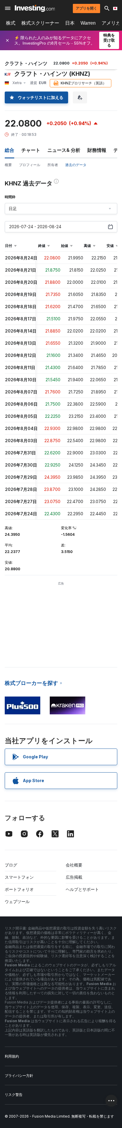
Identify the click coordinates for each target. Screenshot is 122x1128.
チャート (30, 150)
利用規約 (12, 1056)
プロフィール (29, 165)
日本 (70, 23)
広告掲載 (74, 877)
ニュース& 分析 (63, 150)
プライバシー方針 (19, 1075)
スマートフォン (19, 877)
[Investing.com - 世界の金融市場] (35, 8)
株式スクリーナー (40, 23)
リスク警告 (14, 1094)
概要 (8, 165)
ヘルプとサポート (82, 889)
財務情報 (96, 150)
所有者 (52, 165)
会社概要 (74, 864)
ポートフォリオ (19, 889)
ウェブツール (17, 901)
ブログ (11, 864)
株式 (10, 23)
